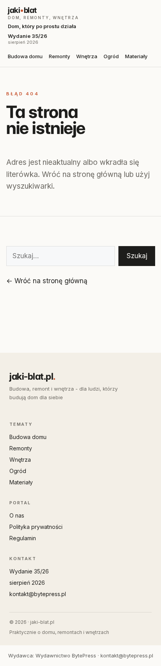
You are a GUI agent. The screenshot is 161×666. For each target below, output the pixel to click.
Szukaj (137, 256)
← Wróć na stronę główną (47, 281)
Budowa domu (25, 56)
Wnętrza (86, 56)
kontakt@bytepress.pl (37, 594)
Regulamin (22, 538)
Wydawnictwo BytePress (66, 655)
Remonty (59, 56)
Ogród (111, 56)
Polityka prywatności (36, 526)
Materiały (136, 56)
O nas (16, 515)
